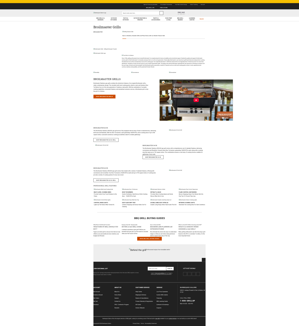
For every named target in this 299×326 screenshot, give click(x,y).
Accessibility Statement (151, 323)
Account (96, 287)
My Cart (95, 301)
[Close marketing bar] (204, 1)
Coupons (159, 308)
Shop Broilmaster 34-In (153, 157)
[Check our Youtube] (194, 274)
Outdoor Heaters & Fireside (140, 19)
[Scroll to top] (204, 260)
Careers (116, 298)
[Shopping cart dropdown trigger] (204, 13)
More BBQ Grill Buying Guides (149, 238)
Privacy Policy (136, 323)
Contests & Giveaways (163, 304)
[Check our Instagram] (198, 274)
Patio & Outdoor (126, 19)
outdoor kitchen (172, 318)
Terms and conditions (160, 273)
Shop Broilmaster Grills (104, 96)
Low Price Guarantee (162, 291)
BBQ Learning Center (162, 301)
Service (159, 287)
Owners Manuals (140, 308)
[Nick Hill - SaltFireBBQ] (121, 258)
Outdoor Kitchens (114, 19)
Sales (202, 19)
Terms (142, 323)
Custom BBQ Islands (162, 295)
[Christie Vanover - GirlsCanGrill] (102, 258)
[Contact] (192, 13)
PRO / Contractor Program (121, 304)
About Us (117, 287)
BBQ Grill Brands (180, 19)
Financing (159, 298)
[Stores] (187, 13)
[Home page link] (102, 13)
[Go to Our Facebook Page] (185, 274)
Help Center (138, 291)
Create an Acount (98, 295)
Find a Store (117, 295)
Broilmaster (98, 32)
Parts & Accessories (156, 19)
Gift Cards (138, 304)
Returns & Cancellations (141, 298)
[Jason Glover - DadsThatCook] (177, 258)
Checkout (95, 304)
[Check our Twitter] (189, 274)
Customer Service (142, 287)
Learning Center (192, 19)
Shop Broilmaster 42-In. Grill (106, 180)
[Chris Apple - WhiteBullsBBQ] (196, 258)
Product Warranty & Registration (144, 301)
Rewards (116, 308)
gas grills (157, 318)
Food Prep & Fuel (168, 19)
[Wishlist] (198, 13)
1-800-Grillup (187, 301)
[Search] (161, 13)
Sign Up (169, 268)
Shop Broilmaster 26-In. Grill (106, 140)
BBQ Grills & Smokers (100, 19)
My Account (96, 291)
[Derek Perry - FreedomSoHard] (159, 258)
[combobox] (142, 13)
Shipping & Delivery (140, 295)
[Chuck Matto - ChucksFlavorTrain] (140, 258)
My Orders (96, 298)
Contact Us (117, 301)
